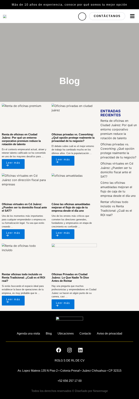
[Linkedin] (80, 350)
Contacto (85, 333)
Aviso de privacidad (109, 333)
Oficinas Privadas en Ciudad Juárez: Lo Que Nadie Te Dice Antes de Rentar (70, 277)
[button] (132, 16)
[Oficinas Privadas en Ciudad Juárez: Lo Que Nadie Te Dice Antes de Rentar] (74, 256)
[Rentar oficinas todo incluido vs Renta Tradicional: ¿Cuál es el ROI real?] (24, 256)
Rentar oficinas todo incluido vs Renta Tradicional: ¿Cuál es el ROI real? (23, 277)
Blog (49, 333)
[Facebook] (58, 350)
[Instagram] (69, 350)
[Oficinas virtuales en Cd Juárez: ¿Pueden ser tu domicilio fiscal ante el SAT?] (24, 186)
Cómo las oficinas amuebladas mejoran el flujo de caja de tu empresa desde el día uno (71, 207)
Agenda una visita (28, 333)
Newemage (100, 390)
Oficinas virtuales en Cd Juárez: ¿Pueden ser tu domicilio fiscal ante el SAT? (24, 207)
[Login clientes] (82, 16)
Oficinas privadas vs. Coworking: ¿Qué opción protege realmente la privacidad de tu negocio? (73, 137)
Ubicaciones (66, 333)
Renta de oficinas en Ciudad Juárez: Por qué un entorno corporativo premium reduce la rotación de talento (21, 139)
